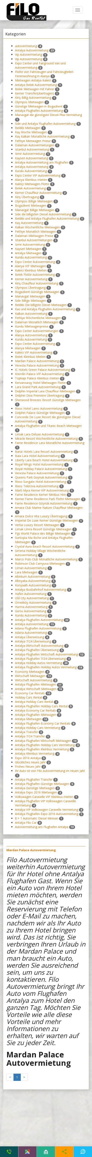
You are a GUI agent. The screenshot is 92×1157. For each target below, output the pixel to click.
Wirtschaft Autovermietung (33, 680)
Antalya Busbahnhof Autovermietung (40, 589)
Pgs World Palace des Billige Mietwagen (42, 533)
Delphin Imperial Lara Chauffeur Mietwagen (45, 391)
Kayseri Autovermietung (31, 158)
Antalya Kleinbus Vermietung (34, 753)
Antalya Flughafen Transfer (33, 779)
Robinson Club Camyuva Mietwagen (40, 563)
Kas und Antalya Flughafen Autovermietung (45, 309)
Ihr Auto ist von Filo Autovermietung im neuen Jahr (50, 771)
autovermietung (26, 46)
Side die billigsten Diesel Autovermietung (43, 214)
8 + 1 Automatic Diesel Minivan (36, 818)
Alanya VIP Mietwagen (30, 266)
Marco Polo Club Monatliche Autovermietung (46, 559)
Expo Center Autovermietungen (36, 331)
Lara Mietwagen (26, 572)
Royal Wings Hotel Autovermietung (39, 464)
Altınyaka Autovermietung (32, 581)
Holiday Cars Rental (28, 697)
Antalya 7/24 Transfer (30, 736)
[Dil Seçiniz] (82, 1151)
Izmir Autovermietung (30, 154)
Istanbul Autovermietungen (33, 240)
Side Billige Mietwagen (30, 301)
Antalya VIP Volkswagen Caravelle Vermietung (46, 810)
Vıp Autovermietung (28, 54)
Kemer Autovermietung (31, 279)
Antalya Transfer (26, 732)
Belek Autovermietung (30, 188)
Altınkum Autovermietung (32, 576)
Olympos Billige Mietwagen (34, 201)
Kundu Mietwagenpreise (31, 326)
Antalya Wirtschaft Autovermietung (39, 646)
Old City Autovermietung (32, 598)
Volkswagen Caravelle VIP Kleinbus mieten (44, 797)
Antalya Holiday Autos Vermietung (38, 663)
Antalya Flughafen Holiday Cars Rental (41, 706)
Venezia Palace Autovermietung (37, 365)
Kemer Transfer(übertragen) (34, 93)
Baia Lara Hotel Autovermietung (37, 456)
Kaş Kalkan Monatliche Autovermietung (42, 136)
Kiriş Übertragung (27, 197)
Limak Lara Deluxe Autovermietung (39, 434)
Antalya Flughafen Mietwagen (35, 684)
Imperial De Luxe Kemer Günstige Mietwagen (46, 520)
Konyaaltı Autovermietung (33, 585)
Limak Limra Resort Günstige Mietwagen (43, 529)
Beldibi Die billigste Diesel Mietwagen (41, 305)
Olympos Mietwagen (29, 102)
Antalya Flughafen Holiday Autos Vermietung (46, 667)
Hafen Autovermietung (30, 594)
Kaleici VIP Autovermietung (33, 352)
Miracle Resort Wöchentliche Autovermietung (46, 438)
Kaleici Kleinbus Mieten (31, 270)
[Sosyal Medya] (64, 1151)
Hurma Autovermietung (31, 607)
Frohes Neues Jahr (28, 766)
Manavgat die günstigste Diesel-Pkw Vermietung (48, 115)
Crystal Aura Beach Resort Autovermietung (44, 546)
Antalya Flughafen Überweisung (37, 650)
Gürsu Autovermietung (30, 611)
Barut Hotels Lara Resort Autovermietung (44, 451)
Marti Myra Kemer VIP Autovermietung (42, 490)
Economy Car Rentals (30, 693)
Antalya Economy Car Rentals (35, 710)
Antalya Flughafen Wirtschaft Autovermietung (46, 654)
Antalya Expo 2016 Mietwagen (36, 792)
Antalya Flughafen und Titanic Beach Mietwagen (48, 426)
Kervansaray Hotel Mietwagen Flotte (40, 383)
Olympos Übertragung (30, 288)
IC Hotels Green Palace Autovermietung (42, 370)
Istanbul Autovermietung (32, 149)
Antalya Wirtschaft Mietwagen (35, 689)
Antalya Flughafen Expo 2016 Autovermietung (46, 814)
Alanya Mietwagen (27, 348)
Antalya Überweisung (29, 637)
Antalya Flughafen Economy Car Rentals (42, 723)
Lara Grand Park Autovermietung (38, 387)
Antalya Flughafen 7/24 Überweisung (40, 659)
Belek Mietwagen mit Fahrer (34, 89)
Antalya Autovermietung (31, 50)
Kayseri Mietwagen (28, 249)
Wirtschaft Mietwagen (30, 676)
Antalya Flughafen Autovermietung (39, 111)
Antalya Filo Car (26, 823)
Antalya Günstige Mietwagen (35, 788)
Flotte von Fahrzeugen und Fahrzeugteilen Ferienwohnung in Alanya (44, 74)
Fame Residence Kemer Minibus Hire (40, 495)
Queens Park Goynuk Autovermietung (41, 477)
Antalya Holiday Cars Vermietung (37, 728)
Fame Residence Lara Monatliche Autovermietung (49, 443)
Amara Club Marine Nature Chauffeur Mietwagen (49, 508)
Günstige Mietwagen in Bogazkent (38, 106)
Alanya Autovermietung (31, 335)
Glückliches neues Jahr (30, 762)
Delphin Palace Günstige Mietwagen (40, 413)
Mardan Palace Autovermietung (37, 361)
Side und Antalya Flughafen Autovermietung (45, 124)
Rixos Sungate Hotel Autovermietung (40, 482)
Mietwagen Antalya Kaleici (33, 80)
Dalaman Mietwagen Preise (34, 236)
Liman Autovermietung (31, 568)
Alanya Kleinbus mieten (31, 180)
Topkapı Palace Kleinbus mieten (37, 378)
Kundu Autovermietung (31, 171)
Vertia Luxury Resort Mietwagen (37, 525)
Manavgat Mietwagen (30, 296)
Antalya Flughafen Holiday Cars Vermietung (45, 745)
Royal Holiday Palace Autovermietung (41, 469)
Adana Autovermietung (31, 633)
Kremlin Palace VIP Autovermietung (39, 374)
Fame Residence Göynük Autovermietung (43, 503)
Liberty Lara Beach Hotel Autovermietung (44, 460)
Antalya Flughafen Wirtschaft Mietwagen (43, 741)
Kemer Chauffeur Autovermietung (38, 193)
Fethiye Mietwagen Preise (33, 141)
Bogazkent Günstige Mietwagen (37, 292)
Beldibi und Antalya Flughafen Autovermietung (47, 218)
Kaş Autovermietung (29, 223)
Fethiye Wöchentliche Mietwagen (38, 318)
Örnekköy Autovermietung (33, 602)
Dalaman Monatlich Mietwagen (37, 322)
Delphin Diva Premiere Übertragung (39, 395)
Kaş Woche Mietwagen (31, 132)
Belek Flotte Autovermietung (35, 275)
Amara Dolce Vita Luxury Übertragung (41, 516)
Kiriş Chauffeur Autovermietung (36, 283)
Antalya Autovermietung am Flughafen (41, 162)
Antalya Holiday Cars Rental (34, 702)
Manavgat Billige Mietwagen (34, 210)
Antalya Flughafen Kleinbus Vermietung (42, 749)
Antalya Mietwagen (28, 253)
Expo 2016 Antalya (28, 758)
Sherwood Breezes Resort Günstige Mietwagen (48, 400)
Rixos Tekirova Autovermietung (36, 486)
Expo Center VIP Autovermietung (37, 175)
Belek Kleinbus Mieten (30, 357)
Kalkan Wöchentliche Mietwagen (37, 227)
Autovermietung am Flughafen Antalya (41, 827)
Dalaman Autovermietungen (34, 145)
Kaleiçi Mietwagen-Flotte (32, 184)
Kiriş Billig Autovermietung (33, 98)
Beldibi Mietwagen (27, 128)
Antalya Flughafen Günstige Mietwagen (42, 784)
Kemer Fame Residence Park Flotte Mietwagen (47, 499)
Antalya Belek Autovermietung (36, 85)
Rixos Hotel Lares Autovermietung (38, 408)
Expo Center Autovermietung (35, 262)
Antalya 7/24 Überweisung (33, 641)
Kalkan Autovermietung (31, 314)
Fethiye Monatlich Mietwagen (35, 231)
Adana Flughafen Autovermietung (38, 628)
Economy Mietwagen (29, 672)
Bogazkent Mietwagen (30, 205)
